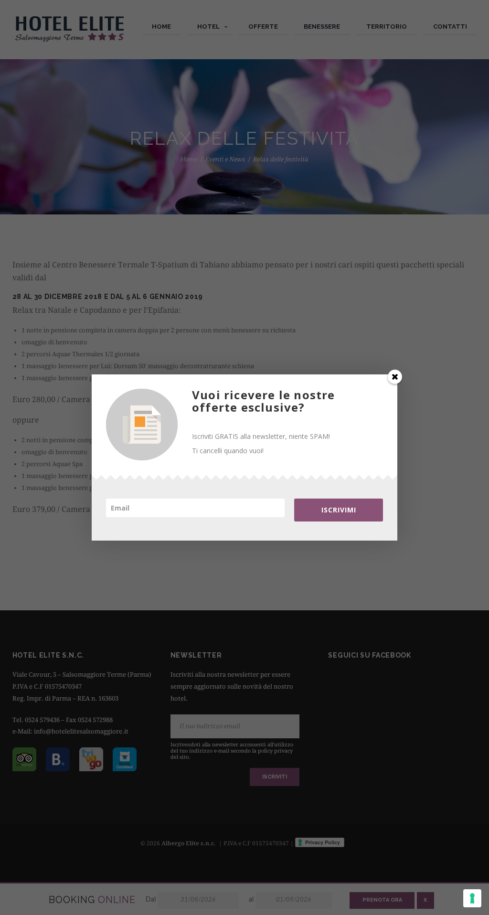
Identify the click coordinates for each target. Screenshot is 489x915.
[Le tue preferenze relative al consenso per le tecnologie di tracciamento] (472, 898)
